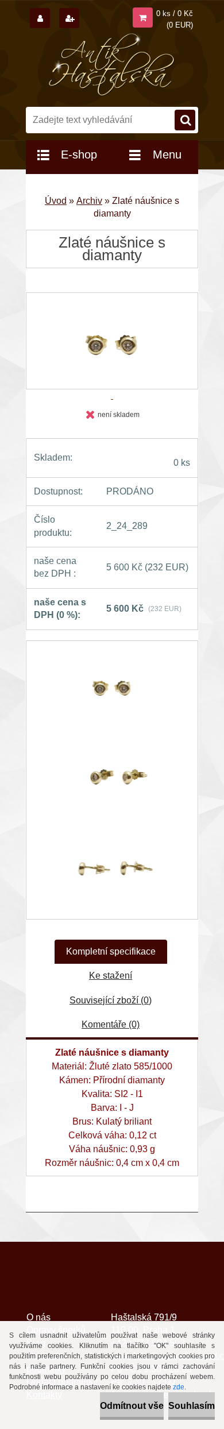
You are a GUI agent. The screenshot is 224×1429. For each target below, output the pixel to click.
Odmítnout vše (132, 1406)
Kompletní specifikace (111, 951)
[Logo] (112, 65)
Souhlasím (191, 1406)
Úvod (56, 201)
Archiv (89, 201)
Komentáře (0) (111, 1024)
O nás (38, 1317)
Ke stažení (110, 975)
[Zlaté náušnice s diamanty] (112, 691)
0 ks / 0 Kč (174, 13)
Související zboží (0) (110, 1000)
